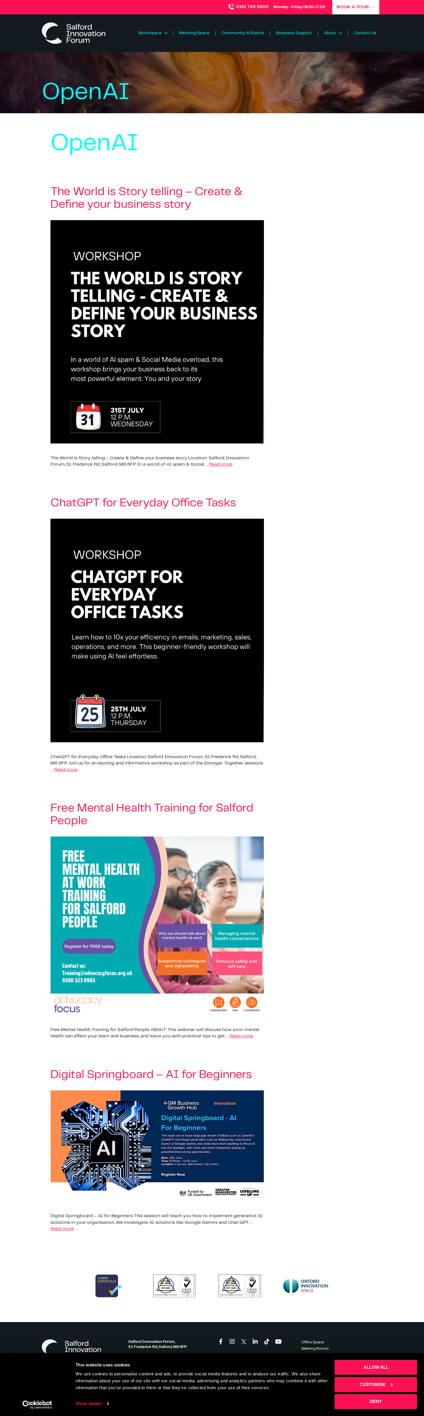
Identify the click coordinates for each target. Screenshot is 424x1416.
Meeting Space (194, 33)
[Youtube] (278, 1341)
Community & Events (243, 33)
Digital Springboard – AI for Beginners (151, 1074)
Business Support (294, 33)
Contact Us (365, 33)
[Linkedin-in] (255, 1341)
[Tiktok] (267, 1341)
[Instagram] (232, 1341)
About (330, 33)
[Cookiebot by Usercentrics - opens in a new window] (37, 1404)
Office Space (312, 1342)
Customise (373, 1384)
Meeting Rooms (315, 1349)
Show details (89, 1403)
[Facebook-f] (220, 1341)
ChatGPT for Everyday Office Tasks (143, 503)
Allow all (376, 1367)
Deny (376, 1401)
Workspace (150, 33)
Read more (220, 464)
